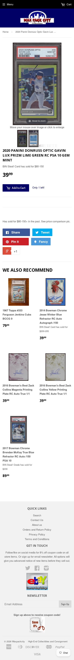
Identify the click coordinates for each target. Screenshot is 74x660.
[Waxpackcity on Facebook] (37, 569)
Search (37, 515)
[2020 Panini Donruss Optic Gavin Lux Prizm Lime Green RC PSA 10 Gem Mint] (22, 138)
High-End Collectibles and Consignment (47, 641)
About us (37, 524)
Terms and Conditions (37, 539)
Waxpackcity (18, 641)
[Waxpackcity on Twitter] (27, 569)
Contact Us (37, 520)
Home (5, 31)
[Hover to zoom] (37, 83)
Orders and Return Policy (37, 529)
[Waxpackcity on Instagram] (46, 569)
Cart (68, 4)
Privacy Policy (37, 534)
